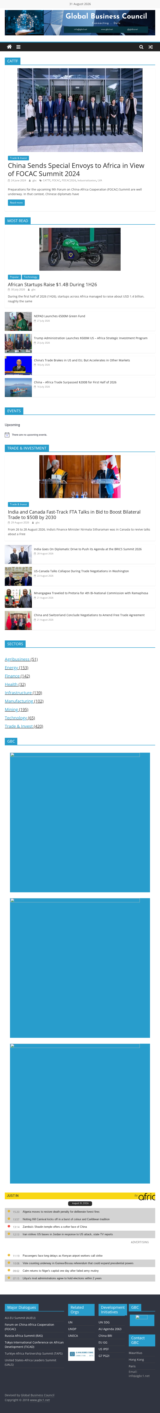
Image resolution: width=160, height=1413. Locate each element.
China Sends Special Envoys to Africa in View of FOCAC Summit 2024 (76, 169)
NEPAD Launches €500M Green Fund (59, 316)
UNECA (73, 1336)
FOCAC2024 (69, 180)
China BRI (105, 1336)
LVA (100, 180)
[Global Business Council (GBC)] (9, 47)
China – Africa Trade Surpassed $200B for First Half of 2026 (75, 382)
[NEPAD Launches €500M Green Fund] (18, 314)
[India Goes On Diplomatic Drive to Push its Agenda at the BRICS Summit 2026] (18, 547)
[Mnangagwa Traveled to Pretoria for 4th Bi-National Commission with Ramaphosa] (18, 591)
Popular (14, 277)
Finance (12, 676)
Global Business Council (37, 1395)
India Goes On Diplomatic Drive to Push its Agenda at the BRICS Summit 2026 (88, 549)
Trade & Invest (18, 158)
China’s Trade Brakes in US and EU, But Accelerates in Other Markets (82, 360)
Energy (11, 667)
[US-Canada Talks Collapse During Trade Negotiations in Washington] (18, 569)
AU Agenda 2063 (110, 1329)
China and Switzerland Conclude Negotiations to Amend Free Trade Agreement (89, 615)
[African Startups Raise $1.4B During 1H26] (80, 230)
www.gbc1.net (40, 1400)
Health (11, 684)
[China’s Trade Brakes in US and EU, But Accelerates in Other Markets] (18, 358)
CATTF (46, 180)
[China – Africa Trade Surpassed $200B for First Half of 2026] (18, 380)
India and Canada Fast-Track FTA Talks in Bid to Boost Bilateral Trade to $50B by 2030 (74, 514)
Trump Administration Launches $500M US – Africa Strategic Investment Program (91, 338)
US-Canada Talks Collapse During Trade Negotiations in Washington (81, 571)
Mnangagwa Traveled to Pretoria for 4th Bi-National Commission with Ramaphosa (91, 593)
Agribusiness (17, 659)
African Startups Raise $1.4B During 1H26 (52, 284)
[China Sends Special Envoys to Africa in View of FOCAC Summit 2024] (80, 70)
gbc (34, 180)
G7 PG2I (104, 1356)
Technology (30, 277)
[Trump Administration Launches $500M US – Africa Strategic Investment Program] (18, 336)
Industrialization (87, 180)
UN (70, 1322)
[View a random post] (150, 47)
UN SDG (104, 1322)
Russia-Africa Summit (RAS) (24, 1336)
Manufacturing (19, 701)
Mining (11, 709)
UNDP (72, 1329)
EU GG (103, 1342)
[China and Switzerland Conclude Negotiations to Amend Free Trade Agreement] (18, 613)
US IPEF (104, 1349)
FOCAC (56, 180)
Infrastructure (18, 693)
